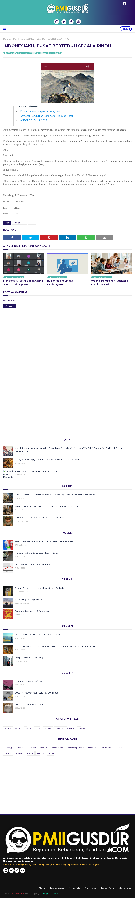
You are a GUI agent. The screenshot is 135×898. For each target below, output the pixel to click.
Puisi (15, 39)
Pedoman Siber (124, 888)
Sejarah (19, 753)
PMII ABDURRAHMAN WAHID (21, 53)
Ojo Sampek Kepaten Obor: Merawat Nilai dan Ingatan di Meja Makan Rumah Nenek (55, 646)
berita (8, 728)
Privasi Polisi (75, 888)
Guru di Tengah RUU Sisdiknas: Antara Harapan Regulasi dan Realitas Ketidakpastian (55, 494)
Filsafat (20, 747)
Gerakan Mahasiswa (37, 747)
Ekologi (8, 747)
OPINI (18, 728)
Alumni (42, 888)
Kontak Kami (107, 888)
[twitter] (63, 21)
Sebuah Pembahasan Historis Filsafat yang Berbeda (39, 588)
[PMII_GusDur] (11, 872)
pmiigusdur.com (50, 893)
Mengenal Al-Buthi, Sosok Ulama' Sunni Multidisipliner (23, 282)
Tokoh (30, 753)
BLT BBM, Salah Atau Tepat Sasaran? (32, 564)
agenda (40, 753)
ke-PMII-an (54, 753)
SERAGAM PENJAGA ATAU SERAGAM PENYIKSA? (39, 518)
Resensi (81, 728)
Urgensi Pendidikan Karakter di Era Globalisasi (46, 115)
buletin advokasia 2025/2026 (28, 681)
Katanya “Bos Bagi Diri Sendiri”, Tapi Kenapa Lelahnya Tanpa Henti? (47, 506)
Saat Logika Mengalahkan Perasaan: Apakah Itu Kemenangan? (45, 541)
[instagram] (56, 21)
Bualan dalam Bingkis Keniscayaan (40, 111)
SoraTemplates (17, 893)
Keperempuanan (76, 747)
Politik (119, 747)
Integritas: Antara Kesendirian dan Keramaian (36, 471)
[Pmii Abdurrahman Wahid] (17, 872)
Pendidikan (106, 747)
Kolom (48, 728)
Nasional (92, 747)
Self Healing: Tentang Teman (28, 599)
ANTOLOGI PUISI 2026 (33, 120)
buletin (70, 728)
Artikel (28, 728)
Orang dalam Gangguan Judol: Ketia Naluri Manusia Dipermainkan (47, 459)
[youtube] (78, 21)
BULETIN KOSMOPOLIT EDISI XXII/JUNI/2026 (36, 693)
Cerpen (59, 728)
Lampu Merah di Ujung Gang (29, 657)
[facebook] (71, 21)
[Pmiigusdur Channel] (22, 872)
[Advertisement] (67, 410)
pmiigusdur (19, 222)
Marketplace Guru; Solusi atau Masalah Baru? (36, 553)
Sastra (8, 753)
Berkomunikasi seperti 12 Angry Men (32, 611)
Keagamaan (57, 747)
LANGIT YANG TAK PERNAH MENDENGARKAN (37, 634)
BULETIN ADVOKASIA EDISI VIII (30, 704)
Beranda (7, 39)
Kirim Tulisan (91, 888)
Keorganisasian (57, 888)
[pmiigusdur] (5, 872)
